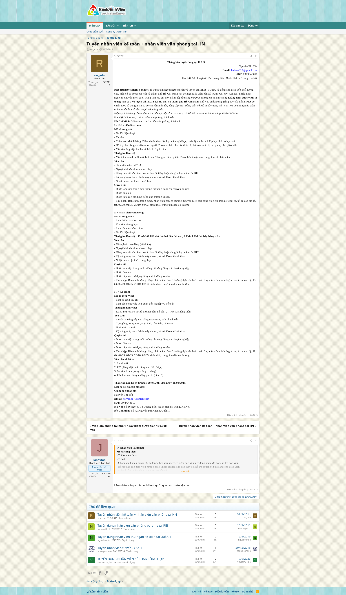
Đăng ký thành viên (116, 31)
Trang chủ (248, 591)
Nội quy (207, 591)
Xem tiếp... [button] (186, 471)
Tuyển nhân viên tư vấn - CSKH (119, 548)
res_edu (93, 49)
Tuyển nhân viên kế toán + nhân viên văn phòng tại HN (137, 514)
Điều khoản (222, 591)
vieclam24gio (104, 562)
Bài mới (110, 25)
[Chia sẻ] (251, 56)
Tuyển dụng (124, 518)
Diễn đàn (94, 25)
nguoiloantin (103, 540)
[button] (118, 26)
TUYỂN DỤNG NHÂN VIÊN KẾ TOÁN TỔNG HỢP (130, 559)
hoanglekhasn (104, 551)
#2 (256, 440)
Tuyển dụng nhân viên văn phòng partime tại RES (132, 525)
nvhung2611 (103, 529)
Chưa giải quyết (94, 31)
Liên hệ (196, 591)
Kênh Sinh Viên (99, 591)
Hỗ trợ (235, 591)
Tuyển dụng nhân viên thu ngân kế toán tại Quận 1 (134, 537)
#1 (256, 56)
